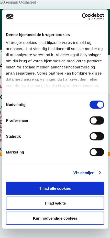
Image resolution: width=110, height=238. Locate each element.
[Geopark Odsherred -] (19, 2)
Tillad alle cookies (55, 188)
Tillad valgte (55, 203)
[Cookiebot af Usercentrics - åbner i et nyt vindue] (81, 16)
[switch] (97, 120)
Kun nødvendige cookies (55, 218)
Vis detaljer (83, 173)
